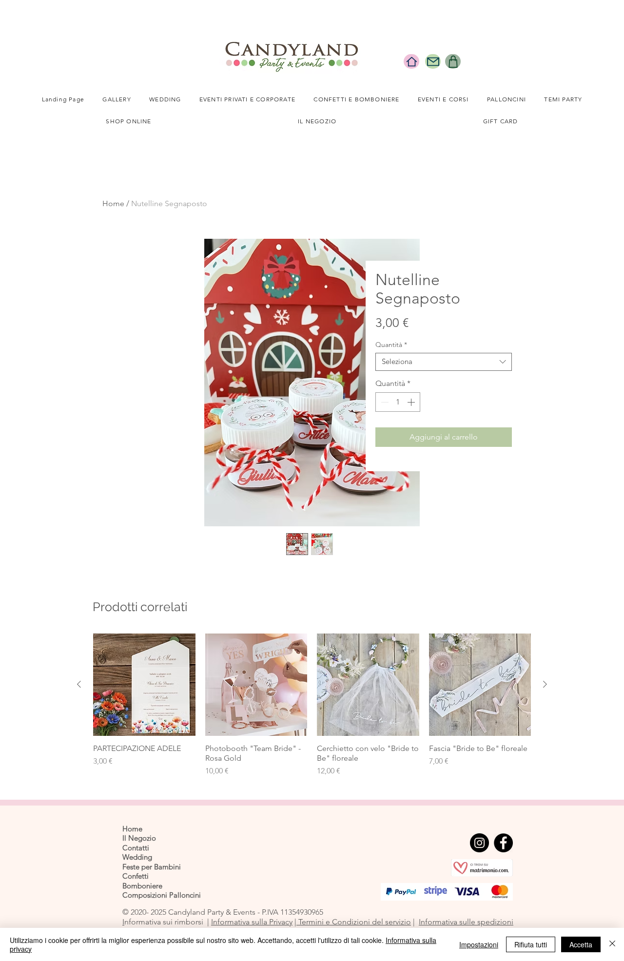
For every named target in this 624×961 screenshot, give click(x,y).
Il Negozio (139, 838)
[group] (312, 705)
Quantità (391, 345)
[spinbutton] (397, 402)
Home (113, 203)
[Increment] (412, 402)
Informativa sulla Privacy (251, 921)
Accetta (580, 944)
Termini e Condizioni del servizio (353, 921)
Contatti (135, 847)
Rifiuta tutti (530, 944)
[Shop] (453, 61)
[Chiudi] (612, 944)
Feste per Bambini (151, 866)
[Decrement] (383, 402)
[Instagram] (479, 842)
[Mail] (433, 61)
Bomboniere (142, 885)
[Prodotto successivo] (545, 684)
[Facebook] (503, 842)
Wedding (137, 857)
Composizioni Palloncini (161, 895)
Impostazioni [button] (478, 944)
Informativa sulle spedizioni (466, 921)
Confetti (135, 876)
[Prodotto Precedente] (79, 684)
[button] (165, 100)
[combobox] (443, 362)
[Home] (411, 61)
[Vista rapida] (144, 685)
